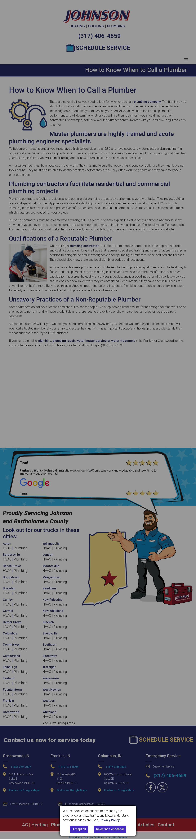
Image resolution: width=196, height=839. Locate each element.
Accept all (79, 829)
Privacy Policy (110, 820)
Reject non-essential (110, 829)
